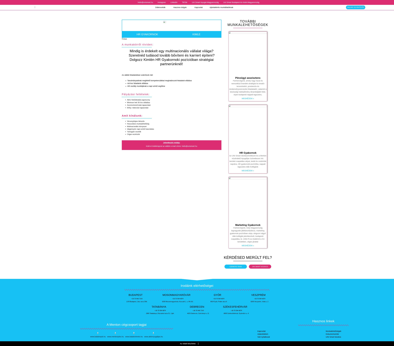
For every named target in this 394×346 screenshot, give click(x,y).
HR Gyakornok (247, 152)
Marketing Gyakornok (247, 225)
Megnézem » (248, 98)
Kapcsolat (199, 7)
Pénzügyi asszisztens (247, 77)
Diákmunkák (160, 7)
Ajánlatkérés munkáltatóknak (221, 7)
